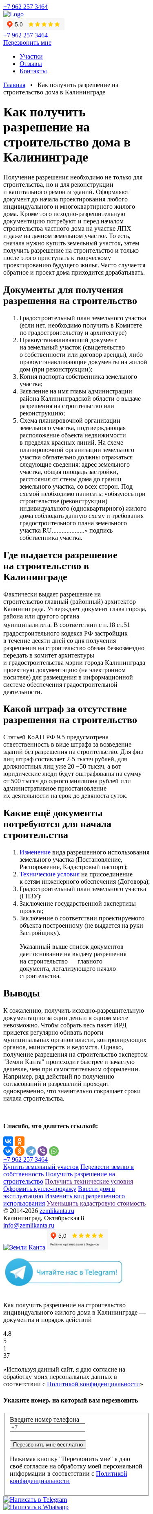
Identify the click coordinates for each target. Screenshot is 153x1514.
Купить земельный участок (41, 1166)
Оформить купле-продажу (39, 1188)
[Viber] (42, 1151)
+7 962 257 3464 (25, 6)
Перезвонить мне (27, 42)
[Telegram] (31, 1151)
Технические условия (50, 874)
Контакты (33, 71)
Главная (14, 84)
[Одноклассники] (19, 1141)
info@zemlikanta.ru (28, 1225)
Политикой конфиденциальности (93, 1384)
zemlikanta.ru (57, 1210)
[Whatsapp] (36, 1506)
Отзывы (31, 63)
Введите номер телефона (44, 1419)
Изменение (35, 852)
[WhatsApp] (54, 1151)
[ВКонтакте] (8, 1141)
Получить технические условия (89, 1181)
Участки (31, 56)
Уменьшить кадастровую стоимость (96, 1203)
